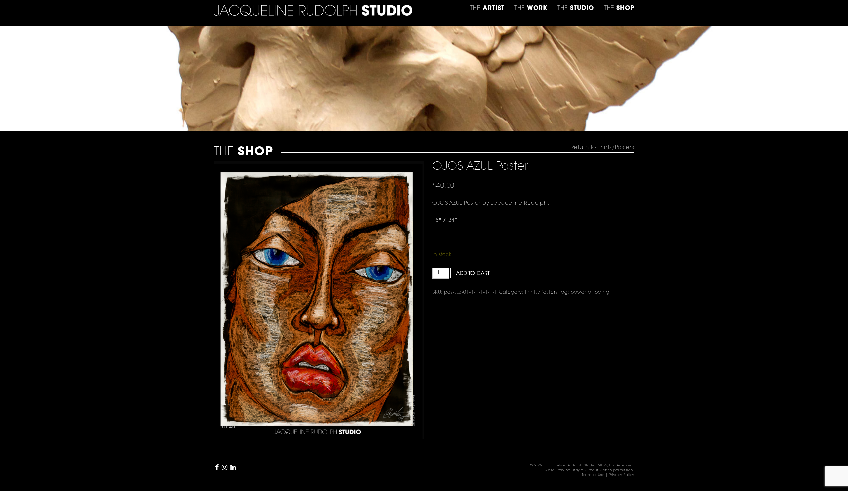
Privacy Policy (621, 475)
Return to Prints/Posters (602, 147)
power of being (590, 292)
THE (619, 9)
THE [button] (487, 9)
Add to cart (473, 273)
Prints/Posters (541, 292)
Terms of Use (593, 475)
